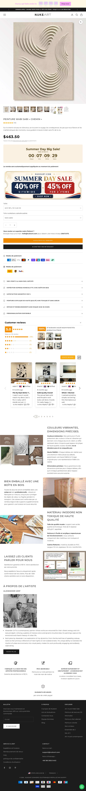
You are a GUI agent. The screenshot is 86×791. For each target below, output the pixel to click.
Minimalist (69, 716)
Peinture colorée (71, 723)
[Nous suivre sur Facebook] (4, 768)
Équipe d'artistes (48, 719)
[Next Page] (52, 416)
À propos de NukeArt (49, 709)
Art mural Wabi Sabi (72, 709)
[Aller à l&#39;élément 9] (60, 110)
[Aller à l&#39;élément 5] (33, 109)
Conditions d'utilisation (11, 762)
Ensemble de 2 (70, 730)
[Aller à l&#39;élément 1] (6, 109)
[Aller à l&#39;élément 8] (53, 110)
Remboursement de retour (13, 752)
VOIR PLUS (11, 651)
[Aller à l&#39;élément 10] (67, 109)
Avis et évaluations (48, 712)
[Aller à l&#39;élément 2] (13, 109)
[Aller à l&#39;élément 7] (47, 109)
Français (52, 773)
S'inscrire (11, 726)
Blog (43, 723)
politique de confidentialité (13, 759)
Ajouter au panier (43, 240)
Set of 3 (67, 733)
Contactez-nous (47, 716)
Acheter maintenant (43, 247)
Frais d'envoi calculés (20, 141)
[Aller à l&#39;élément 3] (20, 109)
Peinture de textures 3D (73, 712)
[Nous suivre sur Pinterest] (15, 768)
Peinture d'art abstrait (73, 719)
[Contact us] (81, 786)
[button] (79, 389)
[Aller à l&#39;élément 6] (40, 109)
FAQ (5, 755)
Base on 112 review (11, 334)
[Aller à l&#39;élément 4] (26, 109)
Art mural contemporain (74, 736)
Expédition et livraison (11, 748)
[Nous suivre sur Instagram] (10, 768)
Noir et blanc (69, 726)
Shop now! (65, 4)
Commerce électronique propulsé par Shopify (49, 777)
